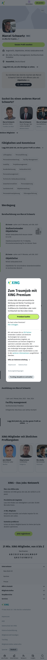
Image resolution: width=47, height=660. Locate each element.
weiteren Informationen (21, 353)
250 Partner (27, 332)
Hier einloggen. (13, 325)
